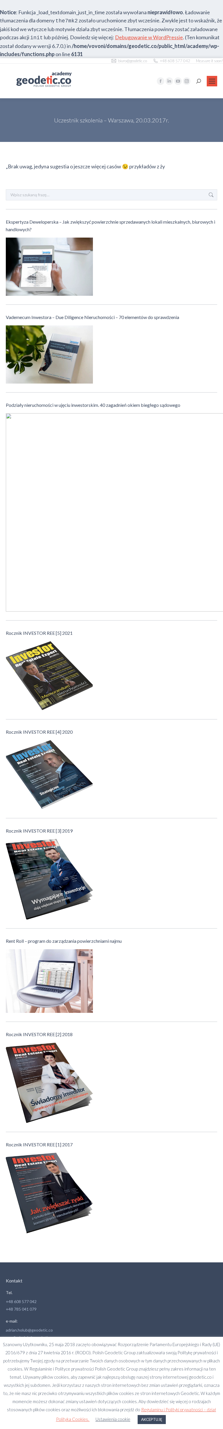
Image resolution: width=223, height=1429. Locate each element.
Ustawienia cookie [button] (113, 1419)
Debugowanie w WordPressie (149, 37)
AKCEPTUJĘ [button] (151, 1419)
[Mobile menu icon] (212, 81)
